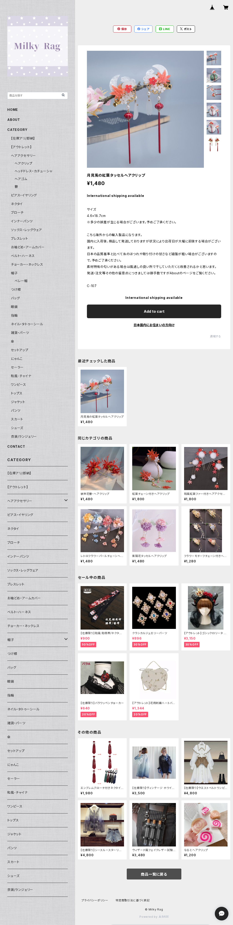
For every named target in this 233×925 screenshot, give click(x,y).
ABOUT (13, 120)
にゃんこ (17, 359)
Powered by (149, 916)
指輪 (14, 315)
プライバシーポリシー (94, 900)
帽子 (14, 273)
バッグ (15, 298)
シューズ (17, 428)
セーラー (17, 367)
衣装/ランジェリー (24, 436)
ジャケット (18, 402)
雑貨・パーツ (20, 333)
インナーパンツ (22, 221)
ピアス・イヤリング (24, 195)
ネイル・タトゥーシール (27, 324)
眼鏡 (14, 307)
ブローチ (17, 212)
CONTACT (16, 446)
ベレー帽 (21, 281)
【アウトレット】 (21, 147)
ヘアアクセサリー (23, 156)
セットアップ (19, 350)
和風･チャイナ (21, 376)
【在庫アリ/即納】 (23, 138)
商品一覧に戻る (154, 874)
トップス (17, 393)
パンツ (15, 410)
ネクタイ (17, 204)
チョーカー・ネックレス (27, 264)
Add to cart (154, 311)
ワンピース (18, 384)
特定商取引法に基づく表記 (133, 900)
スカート (17, 419)
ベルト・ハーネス (23, 256)
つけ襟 (16, 289)
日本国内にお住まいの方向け (154, 325)
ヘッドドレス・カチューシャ (33, 171)
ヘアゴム (21, 179)
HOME (12, 110)
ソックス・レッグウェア (26, 230)
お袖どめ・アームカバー (28, 247)
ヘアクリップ (24, 163)
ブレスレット (19, 238)
